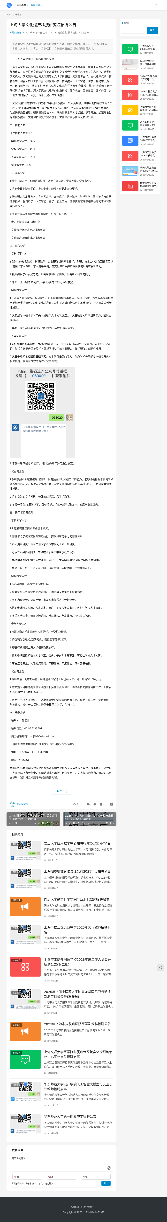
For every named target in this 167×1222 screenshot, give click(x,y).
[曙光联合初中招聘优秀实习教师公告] (130, 125)
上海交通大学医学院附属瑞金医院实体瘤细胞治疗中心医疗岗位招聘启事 (78, 1054)
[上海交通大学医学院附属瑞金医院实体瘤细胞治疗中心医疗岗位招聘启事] (25, 1059)
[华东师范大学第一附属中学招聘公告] (25, 1123)
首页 (8, 14)
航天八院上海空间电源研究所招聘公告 (148, 170)
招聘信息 (35, 5)
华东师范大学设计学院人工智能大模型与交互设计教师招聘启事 (78, 1086)
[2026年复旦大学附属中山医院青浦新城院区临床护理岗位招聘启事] (130, 95)
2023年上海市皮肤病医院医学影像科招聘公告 (77, 1024)
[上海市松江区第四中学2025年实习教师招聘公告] (25, 934)
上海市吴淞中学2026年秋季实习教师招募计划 (148, 155)
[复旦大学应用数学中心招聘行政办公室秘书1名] (25, 850)
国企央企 (17, 872)
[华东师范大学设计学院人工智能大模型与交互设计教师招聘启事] (25, 1091)
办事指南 (21, 5)
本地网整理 (15, 32)
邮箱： (52, 1176)
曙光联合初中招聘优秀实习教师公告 (148, 125)
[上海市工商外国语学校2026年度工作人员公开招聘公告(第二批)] (25, 967)
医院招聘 (17, 1053)
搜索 (126, 23)
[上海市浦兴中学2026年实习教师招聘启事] (130, 141)
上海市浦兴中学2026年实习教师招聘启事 (148, 140)
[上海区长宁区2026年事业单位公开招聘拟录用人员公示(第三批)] (130, 49)
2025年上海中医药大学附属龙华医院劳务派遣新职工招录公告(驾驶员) (77, 994)
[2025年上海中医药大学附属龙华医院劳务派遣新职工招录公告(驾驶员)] (25, 999)
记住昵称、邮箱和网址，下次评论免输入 (34, 1183)
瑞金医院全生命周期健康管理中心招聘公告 (148, 185)
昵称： (18, 1176)
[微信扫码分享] (88, 804)
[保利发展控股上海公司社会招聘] (130, 64)
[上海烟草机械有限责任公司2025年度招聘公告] (25, 878)
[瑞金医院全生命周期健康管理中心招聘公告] (130, 186)
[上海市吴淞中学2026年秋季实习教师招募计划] (130, 156)
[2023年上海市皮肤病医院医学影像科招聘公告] (25, 1031)
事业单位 (17, 844)
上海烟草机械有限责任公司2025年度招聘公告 (77, 871)
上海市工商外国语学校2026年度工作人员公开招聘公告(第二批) (77, 962)
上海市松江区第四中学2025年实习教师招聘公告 (77, 929)
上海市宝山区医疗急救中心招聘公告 (148, 109)
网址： (86, 1176)
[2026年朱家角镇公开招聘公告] (130, 80)
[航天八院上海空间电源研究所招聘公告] (130, 171)
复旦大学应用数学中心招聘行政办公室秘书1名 (77, 843)
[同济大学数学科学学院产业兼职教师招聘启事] (25, 906)
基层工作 (17, 928)
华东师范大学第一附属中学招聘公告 (70, 1116)
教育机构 (72, 32)
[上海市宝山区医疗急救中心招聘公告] (130, 110)
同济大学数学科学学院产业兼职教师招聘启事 (76, 899)
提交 (106, 1183)
